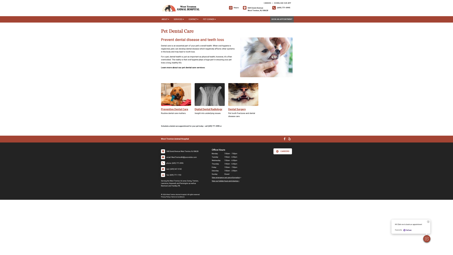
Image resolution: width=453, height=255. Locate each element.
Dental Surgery (237, 109)
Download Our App (282, 3)
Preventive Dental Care (174, 109)
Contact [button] (193, 19)
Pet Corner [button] (209, 19)
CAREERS (267, 3)
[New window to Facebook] (285, 139)
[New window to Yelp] (289, 139)
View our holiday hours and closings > (225, 181)
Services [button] (178, 19)
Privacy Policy (165, 197)
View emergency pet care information (226, 177)
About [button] (165, 19)
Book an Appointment (282, 19)
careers (284, 151)
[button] (426, 238)
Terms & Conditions (178, 197)
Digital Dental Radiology (208, 109)
